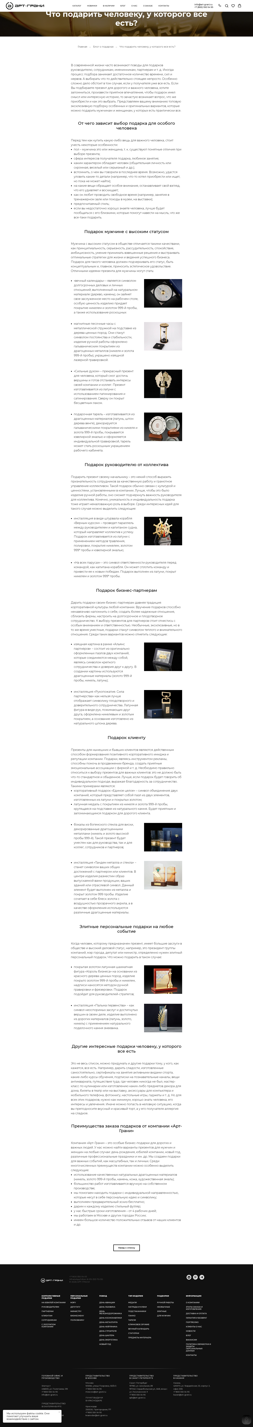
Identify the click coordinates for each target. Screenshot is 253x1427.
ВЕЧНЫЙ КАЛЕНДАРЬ (138, 1329)
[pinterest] (195, 1279)
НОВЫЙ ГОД (105, 1344)
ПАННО (131, 1316)
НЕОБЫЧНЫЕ (163, 1307)
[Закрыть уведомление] (59, 1412)
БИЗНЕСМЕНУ (77, 1316)
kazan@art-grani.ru (182, 1395)
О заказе (148, 6)
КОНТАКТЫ (191, 1355)
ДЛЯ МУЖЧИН (164, 1316)
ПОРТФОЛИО (192, 1322)
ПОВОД (103, 1296)
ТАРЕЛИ (132, 1320)
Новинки (92, 6)
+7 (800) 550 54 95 (203, 7)
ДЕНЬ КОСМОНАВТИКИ (110, 1318)
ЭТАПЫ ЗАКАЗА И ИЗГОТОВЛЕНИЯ (194, 1308)
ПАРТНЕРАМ (48, 1311)
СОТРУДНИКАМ (49, 1320)
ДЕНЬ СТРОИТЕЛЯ (108, 1331)
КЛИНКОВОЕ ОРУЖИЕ (138, 1324)
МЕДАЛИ (132, 1302)
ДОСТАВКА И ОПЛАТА (196, 1313)
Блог (122, 6)
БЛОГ (188, 1335)
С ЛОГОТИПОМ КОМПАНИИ (49, 1325)
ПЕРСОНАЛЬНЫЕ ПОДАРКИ (79, 1297)
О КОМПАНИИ (193, 1302)
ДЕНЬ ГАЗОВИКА (107, 1307)
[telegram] (201, 1279)
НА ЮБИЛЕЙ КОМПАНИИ (54, 1302)
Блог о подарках (103, 46)
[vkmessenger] (189, 1279)
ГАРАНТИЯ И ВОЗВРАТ (196, 1318)
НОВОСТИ (190, 1331)
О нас (134, 6)
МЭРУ (73, 1302)
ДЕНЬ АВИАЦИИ (107, 1302)
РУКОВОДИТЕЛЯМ (50, 1307)
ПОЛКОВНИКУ (77, 1320)
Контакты (163, 6)
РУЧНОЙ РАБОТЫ (165, 1302)
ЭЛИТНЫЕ (161, 1311)
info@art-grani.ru (203, 5)
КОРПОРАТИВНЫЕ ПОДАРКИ (51, 1297)
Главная (82, 46)
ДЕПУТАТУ (75, 1307)
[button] (220, 5)
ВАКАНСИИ (191, 1340)
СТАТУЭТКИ (133, 1333)
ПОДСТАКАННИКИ (137, 1311)
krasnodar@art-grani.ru (96, 1415)
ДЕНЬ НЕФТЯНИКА (108, 1327)
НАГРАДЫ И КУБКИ (137, 1307)
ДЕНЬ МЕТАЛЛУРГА (108, 1322)
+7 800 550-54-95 (78, 1276)
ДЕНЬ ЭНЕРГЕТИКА (108, 1340)
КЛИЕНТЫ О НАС (194, 1327)
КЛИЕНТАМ (47, 1316)
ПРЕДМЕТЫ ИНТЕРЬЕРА (139, 1338)
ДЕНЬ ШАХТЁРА (106, 1335)
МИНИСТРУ (75, 1311)
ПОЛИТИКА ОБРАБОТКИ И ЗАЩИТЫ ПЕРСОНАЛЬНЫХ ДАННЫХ (198, 1347)
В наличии (108, 6)
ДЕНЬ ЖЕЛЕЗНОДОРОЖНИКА (110, 1312)
